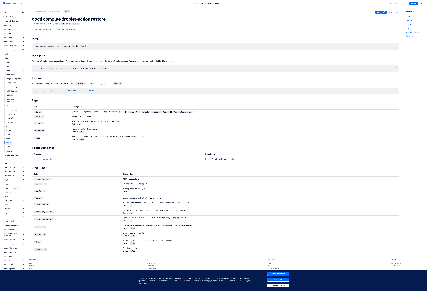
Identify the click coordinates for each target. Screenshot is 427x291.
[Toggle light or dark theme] (421, 3)
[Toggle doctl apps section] (23, 33)
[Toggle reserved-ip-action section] (23, 188)
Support (217, 3)
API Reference (151, 266)
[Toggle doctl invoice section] (23, 243)
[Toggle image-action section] (23, 167)
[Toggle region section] (23, 179)
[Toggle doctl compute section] (23, 49)
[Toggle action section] (23, 54)
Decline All (278, 280)
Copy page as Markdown (42, 29)
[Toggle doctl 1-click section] (23, 25)
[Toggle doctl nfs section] (23, 260)
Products (200, 3)
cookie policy (243, 281)
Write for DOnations (273, 268)
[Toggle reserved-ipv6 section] (23, 192)
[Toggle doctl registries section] (23, 268)
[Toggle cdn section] (23, 58)
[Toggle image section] (23, 163)
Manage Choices (278, 285)
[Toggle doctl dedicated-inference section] (23, 234)
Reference (208, 3)
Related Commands (412, 32)
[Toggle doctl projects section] (23, 264)
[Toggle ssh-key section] (23, 208)
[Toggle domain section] (23, 66)
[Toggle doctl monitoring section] (23, 252)
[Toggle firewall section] (23, 159)
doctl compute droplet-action (46, 159)
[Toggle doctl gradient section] (23, 239)
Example (408, 24)
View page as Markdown (66, 29)
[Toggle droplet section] (23, 70)
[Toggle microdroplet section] (23, 175)
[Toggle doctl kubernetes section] (23, 248)
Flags (407, 28)
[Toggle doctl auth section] (23, 37)
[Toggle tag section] (23, 212)
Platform (192, 3)
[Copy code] (396, 45)
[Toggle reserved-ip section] (23, 184)
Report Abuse (395, 266)
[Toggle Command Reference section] (23, 21)
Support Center (396, 263)
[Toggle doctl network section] (23, 256)
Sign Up (413, 3)
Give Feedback (393, 12)
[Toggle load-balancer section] (23, 171)
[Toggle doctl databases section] (23, 229)
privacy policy (192, 278)
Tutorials (270, 263)
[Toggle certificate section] (23, 62)
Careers (32, 266)
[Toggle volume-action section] (23, 221)
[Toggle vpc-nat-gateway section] (23, 225)
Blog (30, 268)
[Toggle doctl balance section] (23, 41)
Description (409, 20)
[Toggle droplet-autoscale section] (23, 155)
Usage (408, 16)
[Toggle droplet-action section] (23, 74)
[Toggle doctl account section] (23, 29)
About (31, 263)
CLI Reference (151, 268)
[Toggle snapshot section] (23, 200)
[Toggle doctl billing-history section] (23, 45)
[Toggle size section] (23, 196)
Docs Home (151, 263)
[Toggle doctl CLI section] (23, 12)
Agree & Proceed (278, 274)
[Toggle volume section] (23, 216)
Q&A (268, 266)
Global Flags (410, 36)
